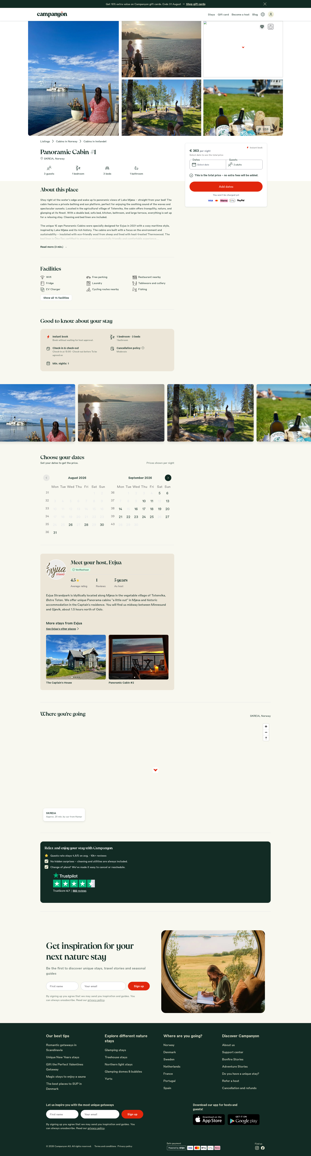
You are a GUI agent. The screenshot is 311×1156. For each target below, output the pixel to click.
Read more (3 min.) (51, 246)
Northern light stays (118, 1064)
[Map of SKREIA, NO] (243, 49)
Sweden (168, 1059)
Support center (232, 1052)
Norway (168, 1045)
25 (63, 524)
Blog (255, 14)
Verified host (82, 569)
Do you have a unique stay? (240, 1073)
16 (102, 509)
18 (63, 517)
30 (102, 524)
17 (55, 517)
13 (78, 509)
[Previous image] (6, 412)
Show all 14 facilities (56, 297)
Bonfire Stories (232, 1059)
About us (228, 1045)
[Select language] (263, 14)
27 (78, 524)
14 (86, 509)
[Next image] (304, 412)
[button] (208, 164)
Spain (167, 1088)
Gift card (223, 14)
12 (70, 509)
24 (55, 524)
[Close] (265, 4)
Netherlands (171, 1066)
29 (94, 524)
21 (86, 517)
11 (62, 509)
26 (71, 524)
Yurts (108, 1078)
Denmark (169, 1052)
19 (70, 517)
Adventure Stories (235, 1066)
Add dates (226, 186)
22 (94, 517)
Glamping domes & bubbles (123, 1071)
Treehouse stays (116, 1057)
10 (55, 509)
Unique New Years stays (62, 1057)
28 (86, 524)
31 (55, 532)
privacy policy (96, 999)
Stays (211, 14)
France (168, 1073)
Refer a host (230, 1080)
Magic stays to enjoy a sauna (66, 1076)
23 (102, 517)
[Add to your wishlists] (262, 27)
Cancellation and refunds (239, 1088)
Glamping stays (115, 1050)
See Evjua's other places (61, 628)
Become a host (240, 14)
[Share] (271, 27)
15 (94, 509)
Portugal (169, 1080)
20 (78, 517)
